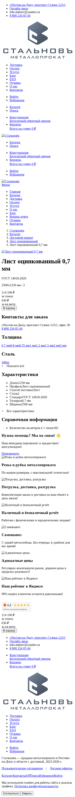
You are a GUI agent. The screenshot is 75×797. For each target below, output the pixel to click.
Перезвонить (10, 453)
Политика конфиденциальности (36, 786)
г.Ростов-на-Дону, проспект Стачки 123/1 (38, 5)
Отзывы (15, 82)
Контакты (16, 90)
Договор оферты (61, 768)
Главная (15, 191)
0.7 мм (6, 345)
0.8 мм (14, 345)
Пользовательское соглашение (22, 768)
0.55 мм (24, 345)
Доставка (16, 65)
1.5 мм (49, 345)
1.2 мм (40, 345)
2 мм (57, 345)
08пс (6, 362)
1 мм (33, 345)
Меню (6, 184)
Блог (13, 75)
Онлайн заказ (19, 8)
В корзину (9, 308)
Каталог (15, 195)
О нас (13, 86)
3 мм (63, 345)
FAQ (13, 79)
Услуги (14, 72)
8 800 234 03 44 (12, 328)
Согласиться (11, 793)
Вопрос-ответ (19, 216)
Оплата (15, 68)
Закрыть (27, 793)
